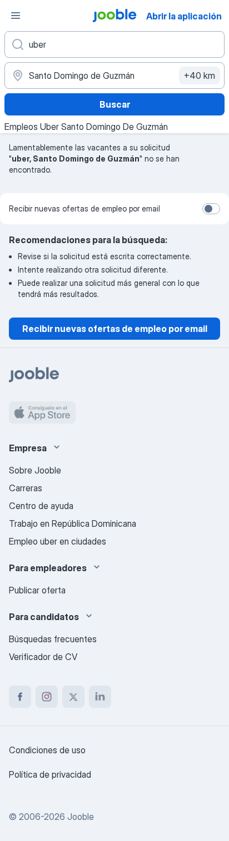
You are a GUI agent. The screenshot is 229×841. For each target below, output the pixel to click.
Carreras (25, 487)
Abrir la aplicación (184, 16)
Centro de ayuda (41, 505)
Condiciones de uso (47, 750)
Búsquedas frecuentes (53, 638)
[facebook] (20, 697)
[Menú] (15, 15)
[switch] (211, 208)
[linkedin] (100, 697)
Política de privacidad (50, 774)
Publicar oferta (37, 590)
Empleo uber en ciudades (57, 541)
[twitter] (73, 697)
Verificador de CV (43, 656)
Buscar (114, 104)
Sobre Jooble (35, 470)
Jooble (80, 816)
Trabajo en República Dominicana (72, 523)
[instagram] (47, 697)
